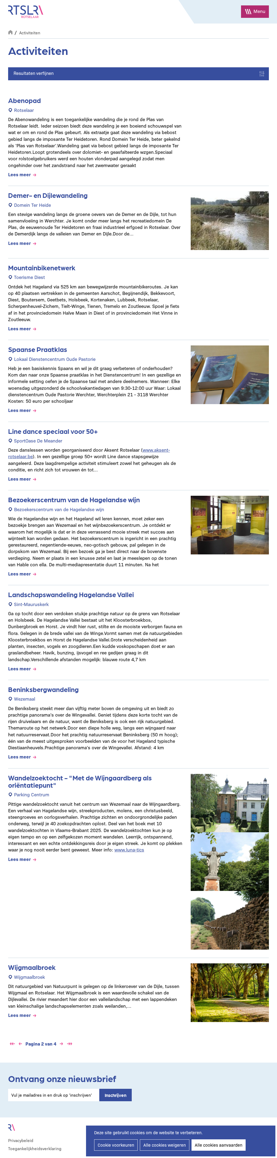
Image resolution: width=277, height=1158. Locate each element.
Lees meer (19, 174)
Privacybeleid (20, 1140)
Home (10, 31)
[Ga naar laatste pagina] (69, 1043)
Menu (259, 11)
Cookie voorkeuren (116, 1145)
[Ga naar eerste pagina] (12, 1043)
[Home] (25, 11)
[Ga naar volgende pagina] (61, 1043)
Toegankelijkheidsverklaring (34, 1148)
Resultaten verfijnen (34, 73)
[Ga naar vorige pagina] (20, 1043)
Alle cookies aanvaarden (218, 1145)
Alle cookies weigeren (164, 1145)
